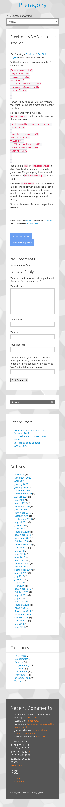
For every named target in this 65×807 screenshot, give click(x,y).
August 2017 (21, 572)
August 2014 (21, 620)
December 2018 (22, 534)
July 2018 (19, 550)
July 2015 (19, 598)
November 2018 (22, 538)
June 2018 (19, 553)
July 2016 (19, 582)
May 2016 (19, 585)
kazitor (28, 220)
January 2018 (21, 566)
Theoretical (20, 674)
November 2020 (22, 490)
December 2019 (22, 512)
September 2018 (23, 544)
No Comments (32, 223)
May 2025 (19, 474)
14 (29, 751)
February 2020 (22, 506)
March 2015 (20, 601)
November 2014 (22, 614)
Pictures (18, 662)
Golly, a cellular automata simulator (31, 732)
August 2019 (21, 522)
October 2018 (21, 541)
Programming (21, 665)
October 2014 (21, 617)
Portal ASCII (33, 717)
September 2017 (23, 569)
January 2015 (21, 607)
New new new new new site (29, 429)
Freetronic (31, 54)
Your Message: (18, 285)
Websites (19, 681)
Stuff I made (20, 671)
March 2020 (20, 503)
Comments (20, 781)
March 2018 (20, 560)
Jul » (20, 765)
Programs (19, 668)
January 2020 (21, 509)
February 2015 (22, 604)
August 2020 (21, 496)
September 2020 (23, 493)
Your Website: (17, 344)
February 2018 (22, 563)
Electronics (48, 220)
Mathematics (21, 658)
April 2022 (19, 480)
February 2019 (22, 531)
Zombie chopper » (22, 242)
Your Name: (16, 319)
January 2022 (21, 484)
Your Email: (16, 331)
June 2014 (19, 626)
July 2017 (19, 576)
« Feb (13, 765)
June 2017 (19, 579)
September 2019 (23, 518)
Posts (17, 778)
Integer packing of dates (27, 442)
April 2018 (19, 557)
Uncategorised (22, 677)
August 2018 (21, 547)
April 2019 (19, 528)
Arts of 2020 (20, 445)
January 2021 (21, 487)
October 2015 (21, 592)
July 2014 (19, 623)
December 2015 (22, 588)
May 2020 (19, 499)
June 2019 (19, 525)
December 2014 (22, 611)
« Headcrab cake (21, 235)
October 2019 (21, 515)
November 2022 (22, 477)
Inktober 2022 (21, 433)
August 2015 (21, 595)
